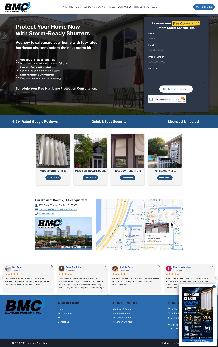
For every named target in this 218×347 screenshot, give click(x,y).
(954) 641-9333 (204, 7)
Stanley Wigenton (75, 267)
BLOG (154, 6)
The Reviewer (180, 267)
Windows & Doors (122, 309)
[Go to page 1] (110, 294)
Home (61, 309)
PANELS (111, 6)
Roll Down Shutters (122, 317)
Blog (60, 317)
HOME (64, 6)
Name (151, 33)
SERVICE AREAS (141, 6)
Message (153, 68)
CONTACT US (124, 6)
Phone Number (156, 57)
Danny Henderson (128, 267)
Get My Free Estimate (176, 89)
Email (151, 45)
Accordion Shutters (122, 322)
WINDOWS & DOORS (94, 6)
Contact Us (63, 322)
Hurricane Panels (121, 313)
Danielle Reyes (19, 267)
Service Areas (65, 313)
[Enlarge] (210, 290)
